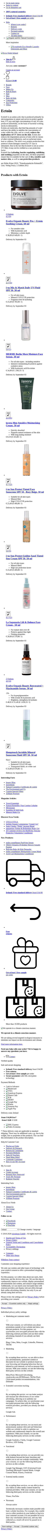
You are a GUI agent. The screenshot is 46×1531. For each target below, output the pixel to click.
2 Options (9, 214)
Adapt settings (33, 1303)
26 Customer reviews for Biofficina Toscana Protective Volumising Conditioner (23, 832)
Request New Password (15, 1174)
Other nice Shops (12, 1255)
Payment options (17, 31)
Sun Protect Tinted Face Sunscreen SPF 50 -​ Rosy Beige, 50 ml (25, 490)
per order (20, 18)
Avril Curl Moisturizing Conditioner (20, 854)
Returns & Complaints (14, 1151)
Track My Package (13, 1177)
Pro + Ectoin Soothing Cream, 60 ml (24, 222)
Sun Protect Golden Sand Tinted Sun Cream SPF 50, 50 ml (24, 557)
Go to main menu (12, 3)
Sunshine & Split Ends (14, 810)
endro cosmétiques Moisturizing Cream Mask (23, 851)
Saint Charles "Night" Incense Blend (20, 826)
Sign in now (10, 62)
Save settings (7, 1526)
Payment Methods (13, 1153)
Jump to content (12, 5)
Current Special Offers (14, 791)
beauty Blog (10, 782)
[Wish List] (8, 74)
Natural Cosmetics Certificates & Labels (21, 787)
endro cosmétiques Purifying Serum (19, 843)
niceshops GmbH (18, 1234)
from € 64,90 (24, 16)
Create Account (12, 1172)
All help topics (16, 36)
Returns (14, 27)
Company (9, 1253)
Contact (9, 1211)
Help (8, 22)
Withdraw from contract (10, 1260)
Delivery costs (16, 29)
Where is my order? (18, 24)
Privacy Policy (11, 1240)
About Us (9, 1207)
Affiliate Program (12, 794)
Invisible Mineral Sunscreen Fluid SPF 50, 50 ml (21, 753)
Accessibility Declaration (15, 1247)
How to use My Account (15, 1162)
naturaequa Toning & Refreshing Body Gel (22, 828)
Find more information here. (12, 1044)
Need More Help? (13, 1157)
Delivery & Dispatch (14, 1148)
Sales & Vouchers (13, 1155)
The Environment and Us (16, 789)
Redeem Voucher (12, 1179)
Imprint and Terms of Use (16, 1238)
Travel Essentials (12, 803)
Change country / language (30, 1229)
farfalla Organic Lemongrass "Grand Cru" (22, 824)
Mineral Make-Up (13, 812)
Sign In (9, 1170)
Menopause (10, 808)
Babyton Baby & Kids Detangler (18, 849)
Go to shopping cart (13, 7)
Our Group (10, 1209)
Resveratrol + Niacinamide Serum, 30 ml (24, 687)
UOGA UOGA (12, 822)
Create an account (13, 70)
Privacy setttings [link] (12, 1249)
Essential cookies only (17, 1303)
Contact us (15, 33)
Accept (4, 1303)
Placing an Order (12, 1146)
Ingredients (10, 785)
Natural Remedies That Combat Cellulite (21, 806)
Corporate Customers (14, 1159)
